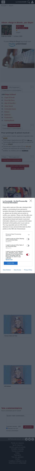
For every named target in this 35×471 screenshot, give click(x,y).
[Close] (31, 201)
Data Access (17, 270)
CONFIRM (10, 263)
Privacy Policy (28, 270)
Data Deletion (7, 270)
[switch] (27, 239)
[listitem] (17, 234)
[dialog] (17, 235)
